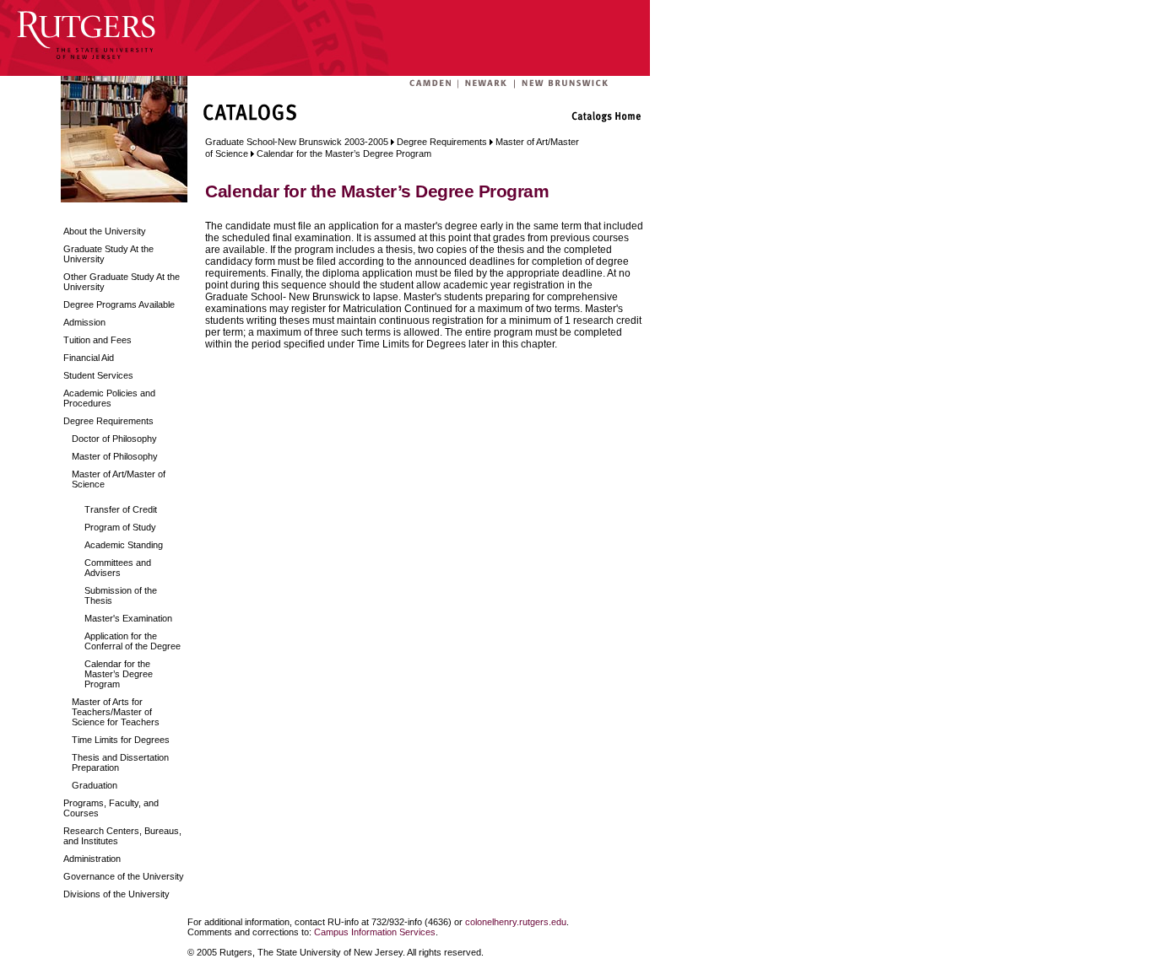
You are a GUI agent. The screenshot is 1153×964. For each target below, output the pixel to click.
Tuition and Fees (97, 340)
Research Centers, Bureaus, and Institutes (122, 836)
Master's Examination (128, 618)
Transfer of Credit (120, 509)
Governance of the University (123, 876)
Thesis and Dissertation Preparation (120, 762)
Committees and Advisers (117, 567)
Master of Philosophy (115, 456)
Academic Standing (123, 545)
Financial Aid (88, 358)
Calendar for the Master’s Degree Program (118, 674)
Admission (84, 322)
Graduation (94, 785)
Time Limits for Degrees (121, 740)
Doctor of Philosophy (114, 439)
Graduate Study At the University (108, 254)
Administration (92, 859)
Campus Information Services (375, 932)
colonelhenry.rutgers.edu (515, 922)
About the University (104, 231)
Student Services (98, 375)
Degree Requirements (108, 421)
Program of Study (120, 527)
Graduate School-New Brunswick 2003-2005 (296, 142)
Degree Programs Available (119, 304)
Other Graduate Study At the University (121, 282)
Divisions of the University (116, 894)
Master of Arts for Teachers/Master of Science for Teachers (116, 712)
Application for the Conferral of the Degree (132, 641)
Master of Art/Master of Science (118, 479)
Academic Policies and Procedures (109, 398)
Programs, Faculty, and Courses (111, 808)
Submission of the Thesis (120, 595)
